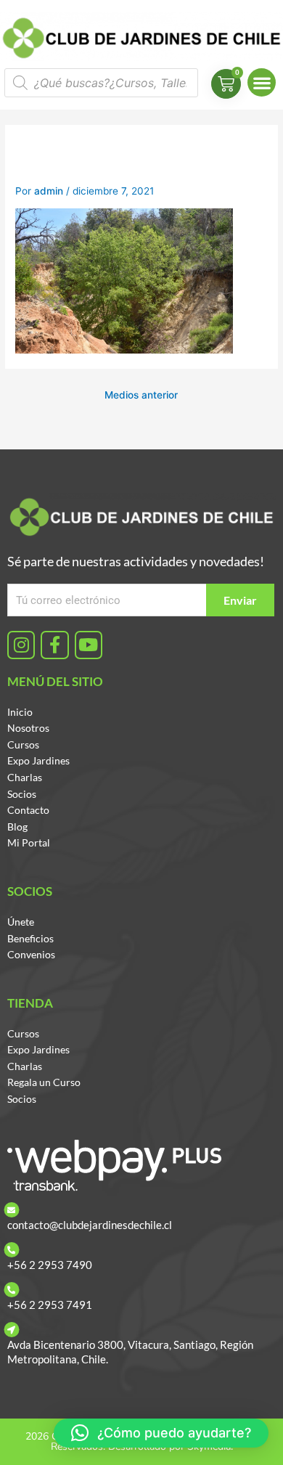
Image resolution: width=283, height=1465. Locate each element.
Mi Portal (28, 842)
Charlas (24, 777)
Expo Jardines (38, 760)
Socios (21, 794)
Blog (17, 826)
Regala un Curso (44, 1082)
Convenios (31, 954)
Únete (20, 921)
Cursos (23, 744)
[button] (261, 82)
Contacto (28, 810)
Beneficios (30, 938)
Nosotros (28, 728)
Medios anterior (141, 395)
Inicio (20, 712)
